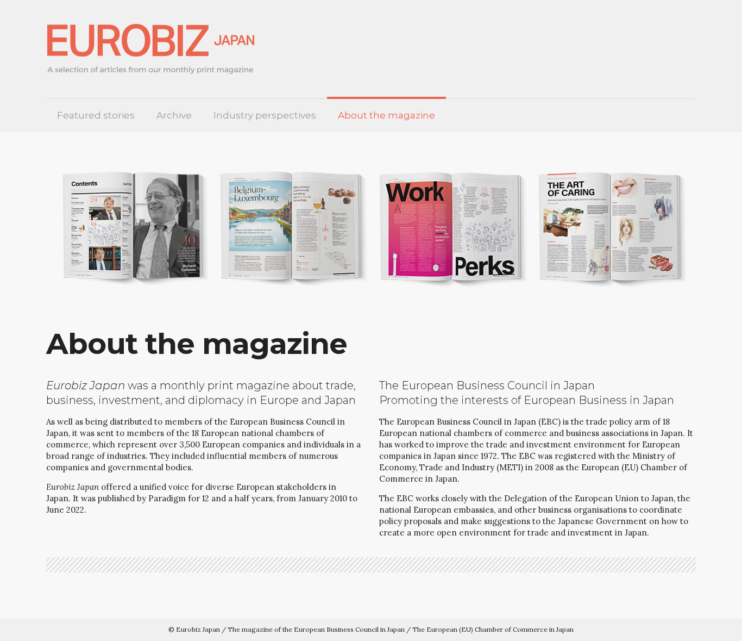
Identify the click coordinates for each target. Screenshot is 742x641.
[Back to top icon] (697, 624)
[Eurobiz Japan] (154, 49)
